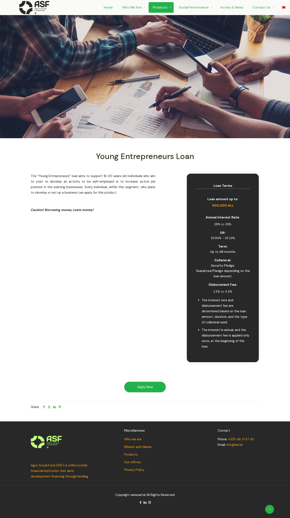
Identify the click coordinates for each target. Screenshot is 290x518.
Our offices (132, 462)
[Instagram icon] (149, 502)
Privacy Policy (134, 470)
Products (131, 454)
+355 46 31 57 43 (241, 439)
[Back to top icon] (269, 509)
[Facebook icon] (140, 502)
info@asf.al (234, 445)
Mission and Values (138, 447)
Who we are (133, 439)
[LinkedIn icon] (145, 502)
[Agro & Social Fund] (34, 7)
